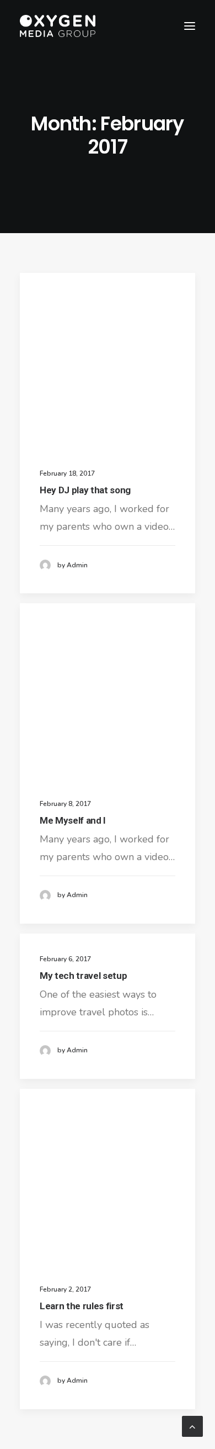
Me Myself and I (73, 820)
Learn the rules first (81, 1305)
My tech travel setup (83, 975)
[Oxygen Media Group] (57, 26)
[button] (189, 26)
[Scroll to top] (192, 1425)
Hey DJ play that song (85, 490)
